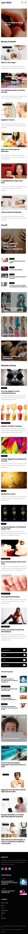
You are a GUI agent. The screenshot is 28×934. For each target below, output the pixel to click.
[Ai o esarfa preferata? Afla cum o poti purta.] (14, 302)
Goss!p (5, 240)
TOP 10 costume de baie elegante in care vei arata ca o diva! (13, 765)
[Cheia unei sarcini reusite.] (14, 202)
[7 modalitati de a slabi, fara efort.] (14, 171)
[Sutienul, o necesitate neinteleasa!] (14, 351)
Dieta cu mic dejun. (8, 62)
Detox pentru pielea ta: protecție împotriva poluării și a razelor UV (9, 680)
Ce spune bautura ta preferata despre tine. (13, 528)
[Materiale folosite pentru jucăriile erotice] (23, 891)
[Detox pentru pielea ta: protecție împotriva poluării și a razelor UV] (23, 679)
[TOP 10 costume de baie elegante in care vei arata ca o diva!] (14, 753)
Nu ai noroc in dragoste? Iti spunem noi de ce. (13, 246)
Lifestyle (4, 388)
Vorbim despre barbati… (16, 270)
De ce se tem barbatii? (11, 738)
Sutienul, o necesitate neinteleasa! (11, 357)
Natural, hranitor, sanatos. (11, 426)
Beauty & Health (7, 47)
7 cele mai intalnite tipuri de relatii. (17, 261)
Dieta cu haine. (9, 334)
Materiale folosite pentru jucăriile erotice (8, 891)
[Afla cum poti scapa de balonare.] (14, 139)
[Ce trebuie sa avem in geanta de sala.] (14, 80)
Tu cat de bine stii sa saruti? (14, 23)
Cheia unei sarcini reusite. (11, 212)
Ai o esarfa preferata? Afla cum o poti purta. (13, 309)
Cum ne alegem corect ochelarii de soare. (10, 392)
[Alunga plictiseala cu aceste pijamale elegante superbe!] (14, 804)
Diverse (3, 676)
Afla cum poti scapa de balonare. (10, 150)
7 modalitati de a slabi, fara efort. (12, 182)
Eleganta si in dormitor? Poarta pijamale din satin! (13, 791)
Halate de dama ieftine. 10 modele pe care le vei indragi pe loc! (9, 708)
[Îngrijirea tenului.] (14, 110)
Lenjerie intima (5, 626)
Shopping (4, 456)
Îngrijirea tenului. (8, 120)
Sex (6, 19)
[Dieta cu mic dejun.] (14, 52)
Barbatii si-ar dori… (8, 494)
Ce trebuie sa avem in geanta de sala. (13, 91)
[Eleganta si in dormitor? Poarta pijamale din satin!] (14, 779)
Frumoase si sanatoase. (10, 597)
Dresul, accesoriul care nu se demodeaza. (12, 631)
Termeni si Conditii (5, 929)
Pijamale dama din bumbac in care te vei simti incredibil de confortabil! (13, 842)
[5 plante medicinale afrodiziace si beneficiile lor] (23, 697)
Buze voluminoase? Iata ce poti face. (13, 563)
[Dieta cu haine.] (14, 326)
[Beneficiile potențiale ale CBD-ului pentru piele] (23, 689)
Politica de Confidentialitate (16, 929)
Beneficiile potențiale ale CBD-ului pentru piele (9, 689)
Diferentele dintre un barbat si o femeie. (17, 277)
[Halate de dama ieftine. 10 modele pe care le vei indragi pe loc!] (23, 705)
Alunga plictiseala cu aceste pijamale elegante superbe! (12, 816)
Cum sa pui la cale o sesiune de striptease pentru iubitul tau (18, 286)
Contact (3, 931)
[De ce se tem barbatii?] (14, 728)
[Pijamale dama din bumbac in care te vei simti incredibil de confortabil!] (14, 829)
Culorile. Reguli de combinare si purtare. (13, 460)
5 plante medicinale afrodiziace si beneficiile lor (9, 699)
